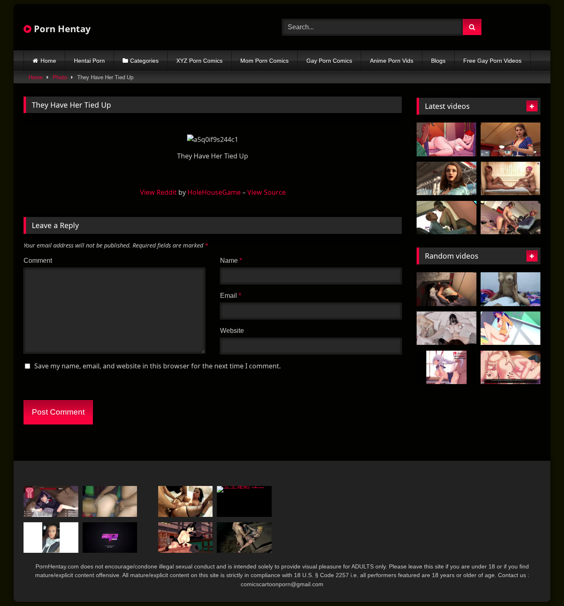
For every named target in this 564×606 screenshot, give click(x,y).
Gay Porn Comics (329, 60)
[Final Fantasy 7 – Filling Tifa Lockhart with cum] (185, 537)
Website (232, 330)
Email (230, 295)
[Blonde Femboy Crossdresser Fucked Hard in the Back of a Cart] (244, 537)
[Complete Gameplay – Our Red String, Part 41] (510, 367)
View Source (266, 192)
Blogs (438, 60)
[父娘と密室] (51, 501)
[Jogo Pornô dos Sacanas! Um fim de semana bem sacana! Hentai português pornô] (446, 139)
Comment (38, 260)
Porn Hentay (61, 28)
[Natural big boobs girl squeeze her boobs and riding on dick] (510, 289)
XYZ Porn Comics (199, 60)
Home (48, 60)
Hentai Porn (89, 60)
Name (231, 260)
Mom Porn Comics (264, 60)
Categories (144, 60)
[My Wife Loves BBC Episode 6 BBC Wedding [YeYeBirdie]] (446, 328)
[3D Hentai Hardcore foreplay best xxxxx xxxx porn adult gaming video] (510, 179)
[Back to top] (538, 581)
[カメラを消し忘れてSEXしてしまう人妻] (446, 289)
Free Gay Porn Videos (492, 60)
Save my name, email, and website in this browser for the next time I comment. (157, 365)
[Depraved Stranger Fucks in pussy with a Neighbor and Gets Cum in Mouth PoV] (110, 501)
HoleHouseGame (214, 192)
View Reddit (158, 192)
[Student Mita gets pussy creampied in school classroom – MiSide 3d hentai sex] (510, 328)
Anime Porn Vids (391, 60)
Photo (60, 77)
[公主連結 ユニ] (244, 501)
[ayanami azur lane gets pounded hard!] (446, 367)
